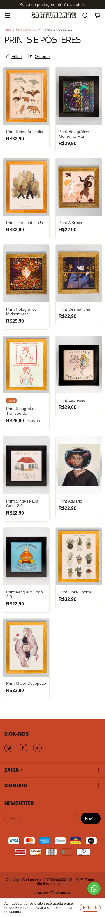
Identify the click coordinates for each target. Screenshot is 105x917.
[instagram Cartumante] (8, 748)
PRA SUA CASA (26, 29)
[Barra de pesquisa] (85, 15)
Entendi (90, 908)
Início (8, 29)
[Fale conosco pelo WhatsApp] (94, 888)
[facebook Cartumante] (23, 748)
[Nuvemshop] (52, 893)
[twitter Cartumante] (37, 748)
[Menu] (7, 16)
